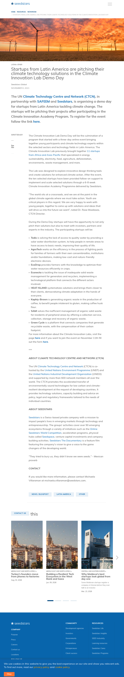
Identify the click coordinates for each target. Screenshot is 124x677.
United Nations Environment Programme (67, 370)
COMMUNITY (71, 623)
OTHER (82, 494)
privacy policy (41, 667)
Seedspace (48, 437)
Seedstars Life (98, 628)
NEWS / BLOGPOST (40, 494)
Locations (15, 655)
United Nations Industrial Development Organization (62, 374)
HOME (13, 12)
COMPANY (15, 630)
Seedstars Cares (98, 648)
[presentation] (117, 558)
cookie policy (62, 667)
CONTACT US (20, 513)
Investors (69, 633)
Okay (9, 674)
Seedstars (34, 417)
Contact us (15, 650)
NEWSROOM (31, 12)
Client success (71, 653)
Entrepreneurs (71, 648)
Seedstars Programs (100, 653)
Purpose (14, 635)
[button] (50, 601)
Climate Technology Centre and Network (60, 366)
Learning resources (99, 643)
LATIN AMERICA (64, 494)
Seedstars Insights (99, 633)
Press (13, 640)
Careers (14, 645)
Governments (71, 638)
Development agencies (75, 628)
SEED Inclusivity (98, 638)
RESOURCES (21, 12)
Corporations (71, 643)
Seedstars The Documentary (66, 441)
